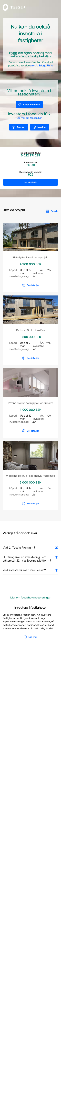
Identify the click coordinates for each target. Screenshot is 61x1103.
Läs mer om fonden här (29, 117)
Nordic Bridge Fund (41, 65)
